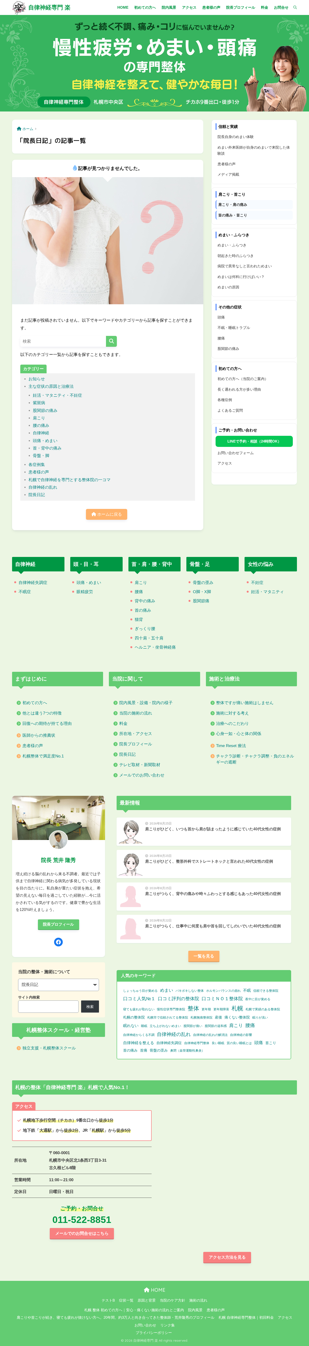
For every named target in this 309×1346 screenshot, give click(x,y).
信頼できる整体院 (265, 990)
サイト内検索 (29, 997)
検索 (90, 1007)
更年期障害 (221, 1009)
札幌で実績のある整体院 (263, 1009)
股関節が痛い (192, 1026)
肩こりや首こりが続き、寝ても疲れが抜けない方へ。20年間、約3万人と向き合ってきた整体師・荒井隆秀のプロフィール (115, 1317)
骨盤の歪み (203, 582)
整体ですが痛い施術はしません (245, 703)
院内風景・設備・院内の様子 (146, 703)
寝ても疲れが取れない (138, 1009)
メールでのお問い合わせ (141, 775)
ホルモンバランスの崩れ (223, 990)
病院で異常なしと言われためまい (245, 266)
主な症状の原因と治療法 (51, 386)
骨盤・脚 (41, 455)
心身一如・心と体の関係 (238, 733)
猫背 (139, 619)
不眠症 (25, 592)
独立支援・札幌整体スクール (49, 1048)
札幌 (237, 1008)
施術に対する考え (232, 713)
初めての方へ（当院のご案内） (243, 379)
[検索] (292, 7)
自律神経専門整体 (196, 1043)
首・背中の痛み (47, 448)
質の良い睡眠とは (239, 1043)
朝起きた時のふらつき (236, 256)
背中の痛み (145, 601)
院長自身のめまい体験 (236, 137)
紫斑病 (39, 403)
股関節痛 (201, 601)
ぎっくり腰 (145, 628)
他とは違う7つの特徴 (42, 713)
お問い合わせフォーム (236, 453)
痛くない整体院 (237, 1017)
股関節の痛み (45, 410)
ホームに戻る (109, 514)
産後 (218, 1017)
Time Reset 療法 (231, 745)
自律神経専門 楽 (49, 7)
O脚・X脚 (202, 592)
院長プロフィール (135, 744)
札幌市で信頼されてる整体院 (167, 1017)
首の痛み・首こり (232, 215)
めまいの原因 (228, 287)
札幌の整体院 (134, 1017)
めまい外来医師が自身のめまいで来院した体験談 (254, 150)
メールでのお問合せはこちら (82, 1233)
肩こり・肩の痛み (232, 204)
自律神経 (41, 433)
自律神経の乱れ (42, 487)
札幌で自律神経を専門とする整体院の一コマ (69, 480)
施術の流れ (198, 1300)
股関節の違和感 (216, 1026)
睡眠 (144, 1026)
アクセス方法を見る (227, 1257)
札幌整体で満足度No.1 (43, 756)
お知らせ (36, 379)
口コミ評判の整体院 (178, 998)
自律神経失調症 (33, 582)
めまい (166, 990)
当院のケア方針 (172, 1300)
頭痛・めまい (45, 440)
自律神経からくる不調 (138, 1035)
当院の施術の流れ (135, 713)
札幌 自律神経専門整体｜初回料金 (246, 1317)
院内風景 (195, 1310)
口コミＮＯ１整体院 (222, 998)
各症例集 (36, 464)
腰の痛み (41, 425)
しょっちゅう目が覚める (140, 990)
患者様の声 (38, 472)
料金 (123, 723)
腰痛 (221, 338)
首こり (270, 1043)
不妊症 (257, 582)
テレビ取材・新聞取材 (139, 765)
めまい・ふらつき (232, 245)
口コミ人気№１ (139, 998)
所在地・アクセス (135, 733)
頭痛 (221, 317)
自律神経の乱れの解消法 (210, 1035)
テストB (108, 1300)
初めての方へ (34, 703)
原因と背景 (147, 1300)
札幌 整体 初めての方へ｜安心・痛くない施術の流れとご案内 (134, 1310)
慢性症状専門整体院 (171, 1009)
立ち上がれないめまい (165, 1026)
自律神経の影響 (241, 1035)
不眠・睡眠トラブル (234, 328)
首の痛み (143, 610)
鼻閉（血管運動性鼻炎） (187, 1050)
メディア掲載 (228, 174)
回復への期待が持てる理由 (47, 723)
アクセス (225, 463)
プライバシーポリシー (154, 1333)
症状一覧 (126, 1300)
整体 (193, 1008)
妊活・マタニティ (267, 592)
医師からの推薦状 (38, 735)
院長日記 (36, 495)
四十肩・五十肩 (149, 638)
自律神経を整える (138, 1043)
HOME (157, 1290)
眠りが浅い (260, 1017)
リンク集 (167, 1325)
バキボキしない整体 (190, 990)
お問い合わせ (145, 1325)
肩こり (39, 418)
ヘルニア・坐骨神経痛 (155, 647)
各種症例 (225, 400)
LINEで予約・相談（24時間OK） (254, 441)
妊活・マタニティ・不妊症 (57, 395)
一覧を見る (204, 956)
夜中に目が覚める (257, 999)
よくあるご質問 (230, 410)
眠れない (131, 1026)
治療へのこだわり (232, 723)
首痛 (143, 1050)
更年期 (206, 1009)
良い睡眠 (218, 1043)
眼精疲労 (85, 592)
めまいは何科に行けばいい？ (241, 277)
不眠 (247, 990)
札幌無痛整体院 (201, 1017)
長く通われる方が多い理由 (239, 389)
